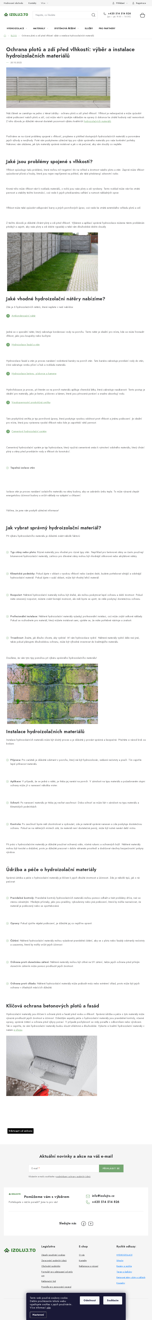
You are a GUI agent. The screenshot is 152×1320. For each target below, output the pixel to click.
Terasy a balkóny (124, 1271)
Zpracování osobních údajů (54, 1260)
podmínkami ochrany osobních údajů (73, 1176)
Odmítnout (90, 1300)
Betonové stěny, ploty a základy (131, 1277)
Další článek (93, 1117)
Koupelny (121, 1283)
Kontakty (32, 3)
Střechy (120, 1260)
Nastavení (38, 1314)
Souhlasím (112, 1300)
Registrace (141, 3)
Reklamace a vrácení (88, 1266)
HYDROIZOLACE (124, 1254)
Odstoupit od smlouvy (20, 1130)
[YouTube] (90, 1223)
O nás (82, 1254)
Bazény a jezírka (124, 1266)
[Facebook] (83, 1223)
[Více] (139, 28)
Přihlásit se (111, 1168)
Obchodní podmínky (50, 1266)
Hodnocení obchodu (13, 3)
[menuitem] (17, 28)
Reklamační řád (48, 1281)
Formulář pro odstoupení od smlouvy (57, 1273)
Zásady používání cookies (53, 1254)
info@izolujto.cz (103, 1196)
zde (49, 1307)
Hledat (93, 15)
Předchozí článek (63, 1117)
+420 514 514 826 (119, 13)
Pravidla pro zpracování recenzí (56, 1286)
